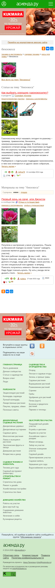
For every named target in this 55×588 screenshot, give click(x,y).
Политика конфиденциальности (28, 558)
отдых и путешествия (34, 205)
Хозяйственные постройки (14, 489)
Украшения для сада (38, 464)
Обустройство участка (40, 420)
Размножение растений (39, 387)
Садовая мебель (36, 461)
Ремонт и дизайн (10, 485)
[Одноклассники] (42, 346)
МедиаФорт (20, 550)
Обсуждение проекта (31, 537)
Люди (5, 381)
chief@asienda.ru (44, 562)
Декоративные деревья (13, 426)
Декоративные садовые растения (13, 421)
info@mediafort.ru (19, 569)
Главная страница (12, 365)
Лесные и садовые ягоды (40, 374)
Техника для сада (11, 468)
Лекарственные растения (14, 403)
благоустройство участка (12, 99)
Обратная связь (11, 555)
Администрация (30, 555)
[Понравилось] (12, 173)
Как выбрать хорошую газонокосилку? (24, 92)
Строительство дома (12, 482)
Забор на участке (36, 445)
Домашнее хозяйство (14, 500)
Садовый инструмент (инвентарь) (12, 472)
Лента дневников (10, 368)
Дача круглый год (11, 507)
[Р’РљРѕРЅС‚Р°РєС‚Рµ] (47, 48)
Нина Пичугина (29, 562)
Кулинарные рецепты (12, 519)
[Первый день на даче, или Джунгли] (8, 76)
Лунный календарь (11, 400)
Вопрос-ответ (9, 378)
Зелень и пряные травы (39, 377)
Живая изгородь (36, 442)
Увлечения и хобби (11, 516)
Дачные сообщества (12, 371)
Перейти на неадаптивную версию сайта (27, 42)
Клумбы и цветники (37, 429)
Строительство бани (12, 492)
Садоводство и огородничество (37, 366)
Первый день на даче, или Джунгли (23, 199)
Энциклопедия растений (13, 393)
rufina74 (21, 172)
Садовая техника (23, 95)
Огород (32, 370)
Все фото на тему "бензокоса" (16, 79)
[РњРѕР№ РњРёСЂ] (52, 48)
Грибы (31, 394)
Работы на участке (11, 503)
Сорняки (32, 390)
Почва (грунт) (35, 401)
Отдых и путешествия (28, 202)
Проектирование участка (40, 457)
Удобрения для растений (40, 397)
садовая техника (31, 54)
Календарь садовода (12, 396)
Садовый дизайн (36, 454)
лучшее (24, 192)
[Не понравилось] (9, 173)
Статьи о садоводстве (13, 375)
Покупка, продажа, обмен (14, 406)
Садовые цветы (10, 433)
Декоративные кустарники (14, 429)
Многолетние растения (13, 436)
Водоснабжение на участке (41, 468)
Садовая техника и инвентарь (13, 463)
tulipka (23, 279)
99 (12, 282)
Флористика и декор (12, 454)
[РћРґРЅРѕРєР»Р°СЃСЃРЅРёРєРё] (43, 48)
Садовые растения (37, 380)
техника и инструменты (11, 54)
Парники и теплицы (37, 410)
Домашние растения (12, 451)
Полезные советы (11, 410)
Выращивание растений (39, 384)
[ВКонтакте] (32, 346)
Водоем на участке (37, 433)
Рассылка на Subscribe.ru (32, 353)
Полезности (9, 389)
